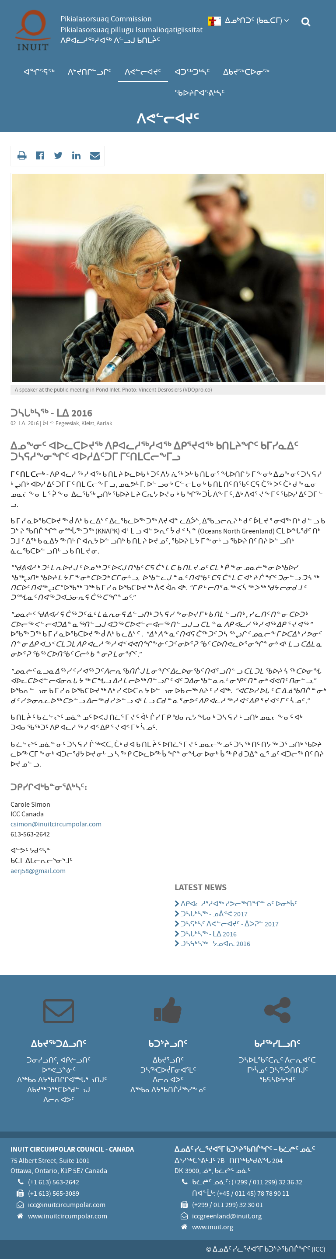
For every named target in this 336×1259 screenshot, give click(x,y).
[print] (20, 156)
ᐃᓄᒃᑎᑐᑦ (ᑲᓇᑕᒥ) (253, 21)
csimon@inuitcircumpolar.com (56, 824)
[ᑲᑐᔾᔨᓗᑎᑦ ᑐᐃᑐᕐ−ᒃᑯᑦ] (57, 156)
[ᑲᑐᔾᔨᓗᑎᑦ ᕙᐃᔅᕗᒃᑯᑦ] (39, 156)
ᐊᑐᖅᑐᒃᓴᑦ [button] (192, 72)
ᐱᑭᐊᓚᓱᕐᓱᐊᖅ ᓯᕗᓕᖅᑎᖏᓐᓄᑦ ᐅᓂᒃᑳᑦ (239, 904)
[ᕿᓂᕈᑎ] (306, 22)
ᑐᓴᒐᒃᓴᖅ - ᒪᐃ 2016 (209, 934)
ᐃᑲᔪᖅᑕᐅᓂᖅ (246, 72)
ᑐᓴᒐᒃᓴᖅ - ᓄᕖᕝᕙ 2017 (214, 914)
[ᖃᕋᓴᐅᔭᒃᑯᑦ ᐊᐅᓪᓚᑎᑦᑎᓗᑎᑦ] (94, 156)
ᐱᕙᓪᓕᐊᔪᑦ (143, 72)
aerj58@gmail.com (38, 871)
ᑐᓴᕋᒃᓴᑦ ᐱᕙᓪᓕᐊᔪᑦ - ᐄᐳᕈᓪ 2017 (230, 924)
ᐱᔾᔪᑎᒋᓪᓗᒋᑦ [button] (90, 72)
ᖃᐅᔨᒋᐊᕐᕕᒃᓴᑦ (200, 93)
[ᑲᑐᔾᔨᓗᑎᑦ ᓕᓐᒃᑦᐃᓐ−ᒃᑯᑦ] (75, 156)
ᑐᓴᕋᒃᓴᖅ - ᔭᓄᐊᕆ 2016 (215, 943)
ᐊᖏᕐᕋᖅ (39, 72)
